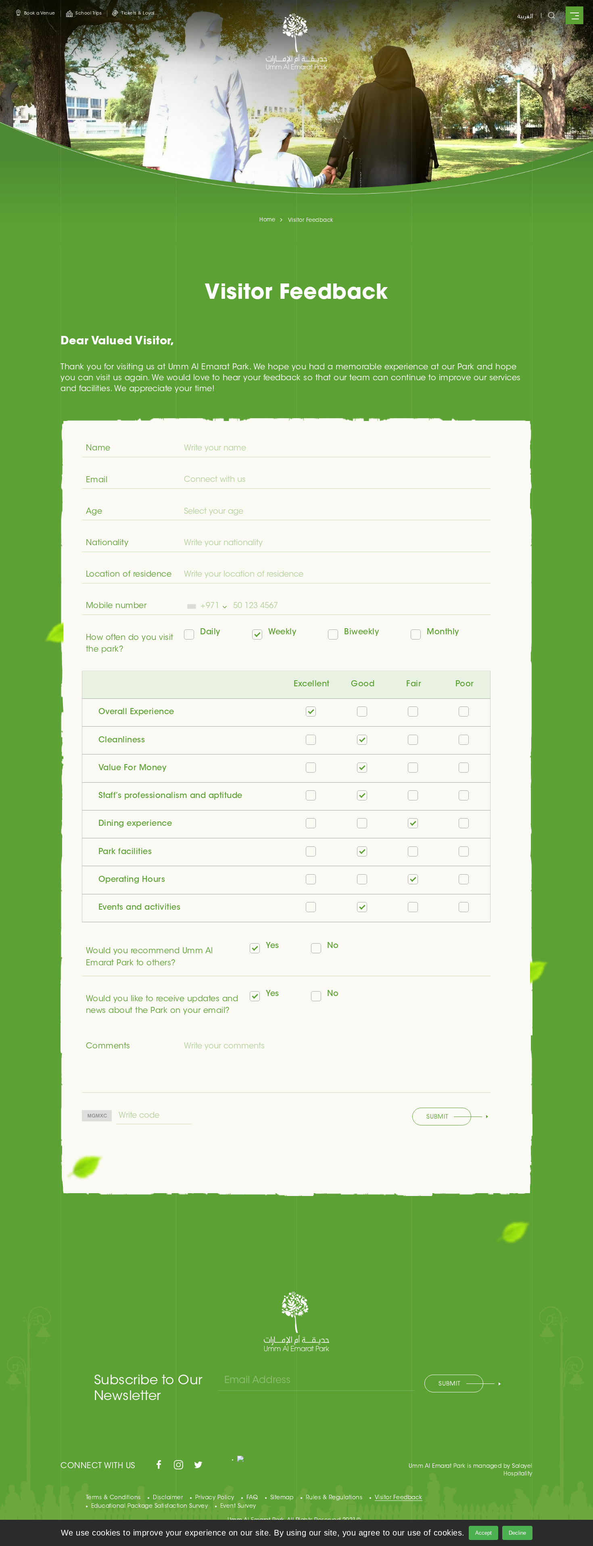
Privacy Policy (214, 1498)
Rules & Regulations (334, 1498)
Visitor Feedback (398, 1498)
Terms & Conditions (113, 1498)
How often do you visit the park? (129, 644)
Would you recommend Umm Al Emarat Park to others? (149, 957)
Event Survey (238, 1506)
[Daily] (192, 635)
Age (94, 512)
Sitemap (282, 1498)
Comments (108, 1046)
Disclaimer (168, 1498)
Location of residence (129, 575)
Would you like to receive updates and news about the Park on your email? (162, 1005)
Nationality (107, 543)
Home (267, 220)
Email (97, 480)
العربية (525, 15)
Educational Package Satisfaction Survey (149, 1506)
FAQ (252, 1498)
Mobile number (116, 606)
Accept (483, 1533)
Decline (517, 1533)
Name (98, 448)
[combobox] (207, 606)
